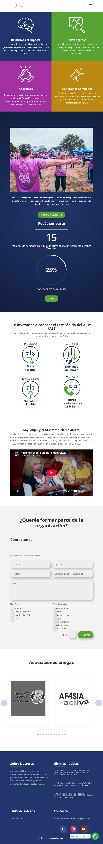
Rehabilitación (62, 622)
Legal (58, 618)
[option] (28, 701)
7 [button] (54, 734)
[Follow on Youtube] (83, 829)
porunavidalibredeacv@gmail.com (25, 555)
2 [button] (40, 734)
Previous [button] (4, 703)
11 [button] (65, 734)
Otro (16, 618)
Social (58, 611)
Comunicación (62, 615)
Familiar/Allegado (21, 611)
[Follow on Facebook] (62, 829)
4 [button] (46, 734)
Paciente (17, 608)
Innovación (61, 628)
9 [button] (59, 734)
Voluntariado (62, 625)
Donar (51, 298)
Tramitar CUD (16, 818)
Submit (85, 635)
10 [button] (62, 734)
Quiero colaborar (51, 214)
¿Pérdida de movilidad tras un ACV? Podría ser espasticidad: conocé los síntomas (73, 784)
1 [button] (38, 734)
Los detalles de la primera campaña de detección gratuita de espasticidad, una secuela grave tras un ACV (71, 772)
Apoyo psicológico (64, 608)
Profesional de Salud (23, 615)
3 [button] (43, 734)
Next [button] (98, 703)
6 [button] (51, 734)
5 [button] (48, 734)
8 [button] (57, 734)
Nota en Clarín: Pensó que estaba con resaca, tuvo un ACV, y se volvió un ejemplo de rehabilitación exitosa (73, 796)
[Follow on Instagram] (73, 829)
